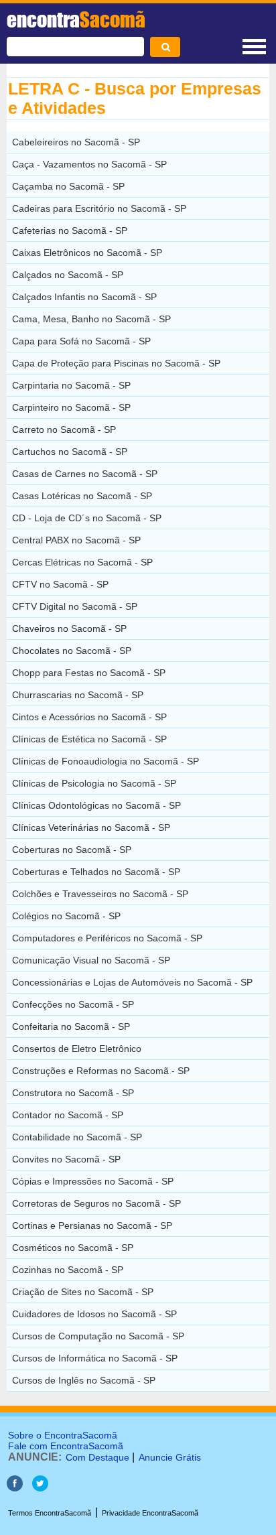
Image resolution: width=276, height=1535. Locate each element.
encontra (76, 19)
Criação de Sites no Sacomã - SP (82, 1291)
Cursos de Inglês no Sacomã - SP (83, 1380)
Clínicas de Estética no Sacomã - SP (89, 739)
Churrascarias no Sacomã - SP (77, 694)
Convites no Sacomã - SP (66, 1159)
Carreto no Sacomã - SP (64, 429)
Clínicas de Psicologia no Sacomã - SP (94, 783)
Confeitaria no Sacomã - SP (71, 1026)
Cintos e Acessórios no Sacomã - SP (89, 717)
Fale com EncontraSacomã (65, 1446)
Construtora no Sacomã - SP (73, 1092)
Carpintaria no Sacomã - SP (71, 385)
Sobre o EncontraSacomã (62, 1435)
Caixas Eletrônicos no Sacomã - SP (87, 252)
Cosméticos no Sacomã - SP (72, 1247)
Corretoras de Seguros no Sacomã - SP (96, 1203)
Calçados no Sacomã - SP (67, 274)
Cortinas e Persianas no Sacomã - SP (92, 1225)
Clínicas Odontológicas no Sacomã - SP (96, 805)
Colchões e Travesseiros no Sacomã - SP (100, 893)
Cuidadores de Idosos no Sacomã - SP (94, 1314)
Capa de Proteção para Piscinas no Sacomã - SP (116, 363)
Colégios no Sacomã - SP (66, 916)
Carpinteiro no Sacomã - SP (71, 407)
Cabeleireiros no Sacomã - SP (76, 142)
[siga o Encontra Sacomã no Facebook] (15, 1487)
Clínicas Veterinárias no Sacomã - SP (91, 827)
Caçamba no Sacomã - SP (68, 186)
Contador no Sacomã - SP (67, 1115)
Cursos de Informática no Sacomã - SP (95, 1358)
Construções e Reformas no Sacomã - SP (101, 1070)
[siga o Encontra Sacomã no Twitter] (40, 1487)
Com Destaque (97, 1457)
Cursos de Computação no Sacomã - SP (98, 1336)
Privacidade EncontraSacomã (150, 1513)
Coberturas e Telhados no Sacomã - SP (96, 871)
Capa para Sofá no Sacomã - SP (81, 341)
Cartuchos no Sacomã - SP (69, 451)
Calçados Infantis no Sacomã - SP (84, 296)
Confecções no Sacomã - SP (73, 1004)
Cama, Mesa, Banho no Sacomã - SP (91, 319)
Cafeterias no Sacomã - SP (69, 230)
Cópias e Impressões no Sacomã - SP (93, 1181)
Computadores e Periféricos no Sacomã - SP (107, 938)
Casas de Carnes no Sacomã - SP (84, 473)
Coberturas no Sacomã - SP (71, 849)
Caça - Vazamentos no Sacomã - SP (89, 164)
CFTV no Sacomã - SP (60, 584)
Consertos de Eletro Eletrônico (76, 1048)
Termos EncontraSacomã (49, 1513)
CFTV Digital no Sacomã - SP (74, 606)
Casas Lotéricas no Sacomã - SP (82, 495)
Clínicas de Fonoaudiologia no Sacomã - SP (105, 761)
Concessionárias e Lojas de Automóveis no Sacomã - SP (132, 982)
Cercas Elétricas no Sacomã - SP (82, 562)
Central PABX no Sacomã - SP (76, 540)
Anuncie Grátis (170, 1457)
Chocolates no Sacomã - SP (71, 650)
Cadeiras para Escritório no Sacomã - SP (99, 208)
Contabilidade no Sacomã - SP (77, 1137)
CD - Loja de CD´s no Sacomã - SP (86, 518)
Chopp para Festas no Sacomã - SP (88, 672)
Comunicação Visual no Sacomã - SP (91, 960)
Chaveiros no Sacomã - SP (69, 628)
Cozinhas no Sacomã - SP (67, 1269)
